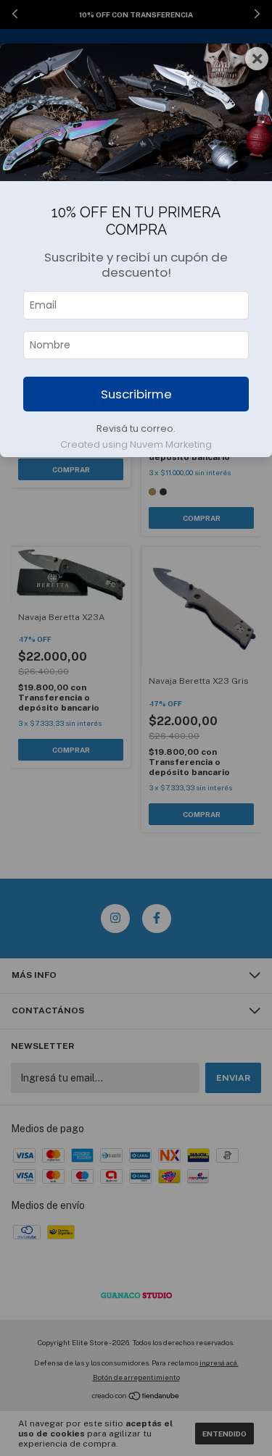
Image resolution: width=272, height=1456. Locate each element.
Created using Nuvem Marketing (136, 444)
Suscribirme (136, 394)
